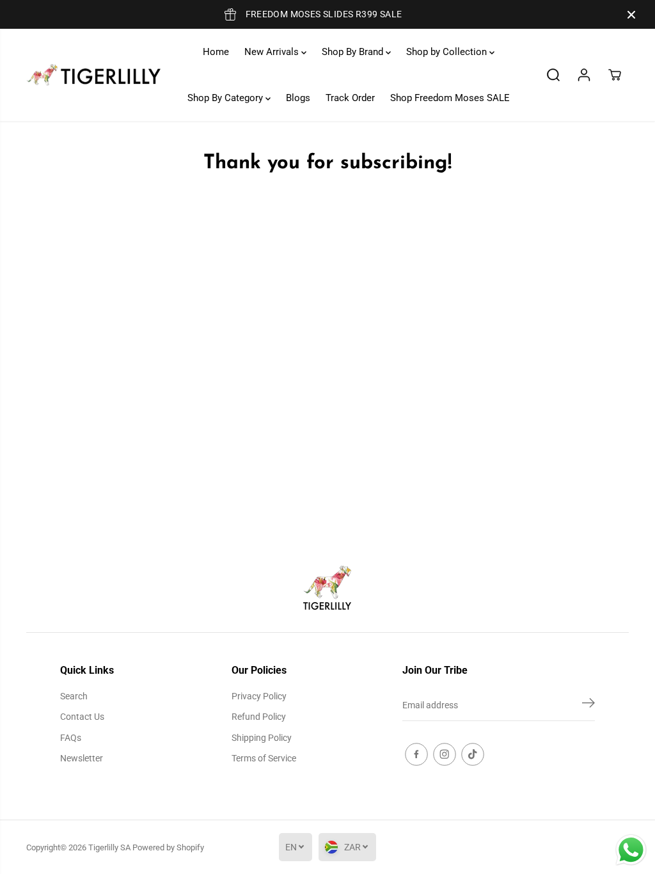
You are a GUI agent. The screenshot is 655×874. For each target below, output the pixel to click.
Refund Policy (259, 716)
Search (74, 696)
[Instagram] (444, 754)
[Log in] (584, 75)
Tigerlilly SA (109, 847)
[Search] (553, 75)
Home (216, 52)
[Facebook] (416, 754)
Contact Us (82, 716)
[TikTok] (473, 754)
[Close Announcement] (631, 15)
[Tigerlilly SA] (93, 75)
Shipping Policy (262, 738)
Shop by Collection (447, 52)
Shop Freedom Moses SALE (450, 98)
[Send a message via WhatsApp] (631, 850)
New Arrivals (272, 52)
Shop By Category (226, 98)
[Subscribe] (588, 705)
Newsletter (81, 758)
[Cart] (615, 75)
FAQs (70, 738)
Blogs (298, 98)
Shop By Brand (354, 52)
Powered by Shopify (168, 847)
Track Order (350, 98)
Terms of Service (264, 758)
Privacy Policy (259, 696)
